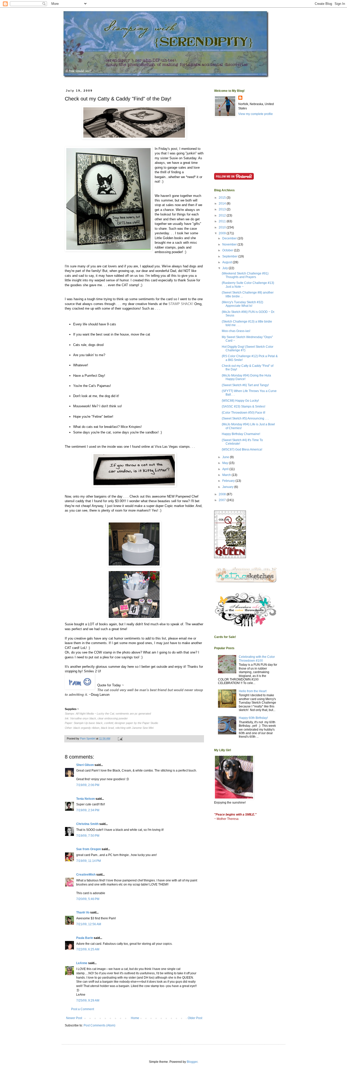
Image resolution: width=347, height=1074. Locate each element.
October (228, 250)
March (227, 475)
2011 (223, 221)
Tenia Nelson (85, 799)
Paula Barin (84, 938)
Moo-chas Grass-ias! (236, 331)
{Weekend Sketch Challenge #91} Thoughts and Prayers (245, 275)
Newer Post (74, 1018)
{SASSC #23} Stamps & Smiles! (243, 406)
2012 (223, 215)
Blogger (192, 1062)
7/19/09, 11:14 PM (88, 861)
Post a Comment (82, 1009)
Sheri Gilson (85, 765)
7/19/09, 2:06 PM (87, 785)
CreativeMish (86, 874)
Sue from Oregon (88, 849)
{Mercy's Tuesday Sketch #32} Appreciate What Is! (242, 304)
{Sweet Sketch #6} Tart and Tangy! (245, 385)
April (225, 469)
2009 (223, 233)
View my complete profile (255, 114)
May (225, 463)
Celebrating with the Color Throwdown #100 (257, 658)
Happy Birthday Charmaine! (241, 434)
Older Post (195, 1018)
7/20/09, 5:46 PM (87, 899)
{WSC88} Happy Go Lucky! (240, 400)
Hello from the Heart (252, 691)
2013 (223, 209)
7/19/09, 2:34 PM (87, 810)
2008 (223, 494)
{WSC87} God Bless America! (242, 449)
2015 (223, 197)
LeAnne (81, 963)
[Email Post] (120, 738)
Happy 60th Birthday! (253, 718)
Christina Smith (87, 824)
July (225, 268)
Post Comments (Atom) (99, 1025)
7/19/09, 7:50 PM (87, 835)
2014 (223, 203)
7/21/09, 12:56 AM (88, 924)
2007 (223, 500)
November (230, 244)
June (226, 457)
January (228, 487)
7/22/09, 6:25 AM (87, 949)
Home (135, 1018)
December (230, 238)
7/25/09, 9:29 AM (87, 1000)
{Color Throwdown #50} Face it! (243, 412)
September (230, 256)
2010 (223, 227)
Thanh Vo (82, 912)
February (228, 481)
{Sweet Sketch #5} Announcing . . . (245, 418)
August (227, 262)
